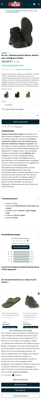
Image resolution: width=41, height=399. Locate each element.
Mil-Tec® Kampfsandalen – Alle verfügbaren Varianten (10, 314)
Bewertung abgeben (20, 247)
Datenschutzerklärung (20, 372)
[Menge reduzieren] (4, 115)
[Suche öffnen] (39, 4)
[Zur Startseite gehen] (15, 4)
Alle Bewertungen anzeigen (23, 69)
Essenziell (7, 375)
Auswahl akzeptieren (20, 396)
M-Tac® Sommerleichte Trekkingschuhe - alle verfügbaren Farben (30, 315)
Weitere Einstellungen (20, 379)
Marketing (18, 375)
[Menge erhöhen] (37, 115)
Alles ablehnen (20, 390)
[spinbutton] (20, 115)
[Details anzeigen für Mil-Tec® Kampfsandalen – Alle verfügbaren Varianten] (11, 301)
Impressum (29, 367)
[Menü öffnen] (2, 4)
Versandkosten (18, 126)
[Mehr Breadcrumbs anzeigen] (3, 11)
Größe (4, 101)
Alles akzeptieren (20, 385)
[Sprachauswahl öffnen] (34, 4)
